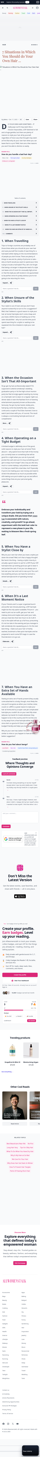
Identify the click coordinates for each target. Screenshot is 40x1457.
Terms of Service (7, 1413)
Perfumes (25, 1355)
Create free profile (20, 975)
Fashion (17, 13)
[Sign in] (37, 7)
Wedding (24, 1374)
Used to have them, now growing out (28, 748)
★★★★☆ (34, 45)
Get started (31, 1020)
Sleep (23, 1363)
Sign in (4, 987)
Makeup (5, 1343)
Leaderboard (7, 1020)
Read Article (19, 1124)
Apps (23, 1292)
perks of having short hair (20, 1171)
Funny (24, 1320)
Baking (24, 1296)
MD (21, 119)
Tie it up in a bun (15, 158)
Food (28, 13)
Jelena (5, 119)
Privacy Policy (6, 1410)
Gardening (25, 1324)
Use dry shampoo (26, 158)
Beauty (4, 13)
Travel (23, 13)
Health (4, 1331)
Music (23, 1347)
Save (27, 119)
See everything (7, 1072)
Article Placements (8, 1398)
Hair (23, 1328)
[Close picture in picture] (24, 1447)
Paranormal (25, 1351)
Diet (3, 1312)
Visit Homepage (20, 1263)
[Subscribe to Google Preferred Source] (13, 839)
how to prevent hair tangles (20, 1167)
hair (4, 45)
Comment (6, 826)
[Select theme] (33, 8)
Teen (3, 1370)
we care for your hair (20, 1159)
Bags (4, 1296)
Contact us (5, 1390)
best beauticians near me (16, 1144)
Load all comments (9, 774)
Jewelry (24, 1335)
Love (23, 1339)
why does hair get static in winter (20, 1163)
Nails (33, 13)
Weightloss (6, 1378)
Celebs (24, 1304)
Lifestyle (5, 1339)
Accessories (6, 1292)
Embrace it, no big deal (8, 161)
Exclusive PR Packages (9, 1406)
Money (24, 1343)
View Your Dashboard (21, 981)
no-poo (30, 1144)
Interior (4, 1335)
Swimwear (25, 1367)
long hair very (12, 1147)
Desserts (24, 1308)
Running (10, 13)
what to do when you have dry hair (20, 1151)
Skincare (5, 1363)
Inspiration (25, 1331)
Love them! (5, 748)
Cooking (5, 1308)
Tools (23, 1378)
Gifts (3, 1328)
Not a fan (13, 748)
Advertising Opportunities (10, 1402)
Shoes (23, 1359)
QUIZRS (37, 163)
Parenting (5, 1355)
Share (35, 119)
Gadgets (5, 1324)
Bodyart (24, 1300)
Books (4, 1304)
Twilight (5, 1374)
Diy (23, 1312)
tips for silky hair (26, 1147)
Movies (4, 1347)
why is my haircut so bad (20, 1155)
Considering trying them (8, 751)
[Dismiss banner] (36, 832)
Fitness (24, 1316)
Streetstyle (5, 1367)
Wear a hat (5, 158)
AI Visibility (6, 1394)
